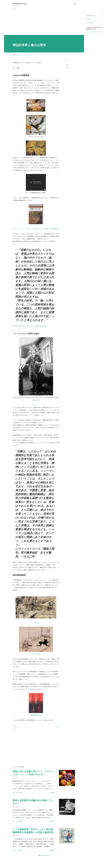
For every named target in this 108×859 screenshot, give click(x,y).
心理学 (67, 67)
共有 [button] (67, 59)
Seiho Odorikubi (36, 654)
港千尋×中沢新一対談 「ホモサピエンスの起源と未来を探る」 (30, 326)
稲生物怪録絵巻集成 (36, 715)
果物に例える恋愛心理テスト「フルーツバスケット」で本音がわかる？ (33, 773)
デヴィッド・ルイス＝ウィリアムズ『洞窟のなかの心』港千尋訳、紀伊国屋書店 (35, 228)
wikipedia (36, 400)
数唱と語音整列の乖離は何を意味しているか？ (33, 802)
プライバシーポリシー (92, 32)
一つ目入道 (36, 623)
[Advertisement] (44, 23)
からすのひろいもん (19, 3)
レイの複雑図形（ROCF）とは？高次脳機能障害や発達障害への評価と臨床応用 (33, 831)
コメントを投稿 (19, 792)
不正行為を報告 (89, 22)
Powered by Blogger (44, 855)
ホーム (14, 10)
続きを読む (52, 792)
